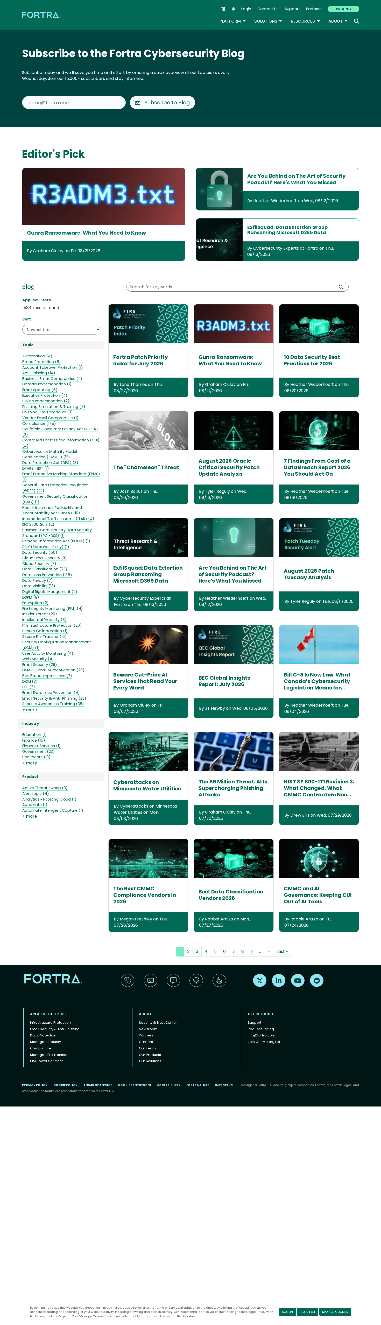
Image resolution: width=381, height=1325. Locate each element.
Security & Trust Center (158, 1022)
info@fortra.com (261, 1035)
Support (292, 8)
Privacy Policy (111, 1308)
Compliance (40, 1048)
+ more (29, 710)
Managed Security (45, 1041)
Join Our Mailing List (264, 1041)
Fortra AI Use (197, 1085)
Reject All (307, 1312)
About (338, 21)
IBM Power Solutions (47, 1060)
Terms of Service (167, 1308)
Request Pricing (261, 1029)
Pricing (343, 9)
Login (246, 8)
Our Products (150, 1054)
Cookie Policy (132, 1308)
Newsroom (148, 1029)
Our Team (147, 1048)
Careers (146, 1041)
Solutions (268, 21)
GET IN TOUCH (260, 1014)
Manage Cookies (335, 1312)
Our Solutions (150, 1060)
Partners (314, 8)
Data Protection (43, 1035)
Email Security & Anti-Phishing (55, 1029)
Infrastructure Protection (50, 1022)
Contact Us (268, 8)
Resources (305, 21)
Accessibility (168, 1085)
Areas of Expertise (48, 1014)
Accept (287, 1312)
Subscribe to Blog (167, 102)
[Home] (41, 15)
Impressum (224, 1085)
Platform (233, 21)
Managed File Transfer (49, 1054)
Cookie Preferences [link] (134, 1085)
